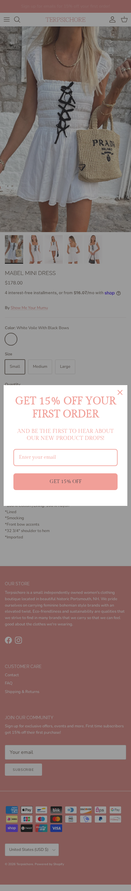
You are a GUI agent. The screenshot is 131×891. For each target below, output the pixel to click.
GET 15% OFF (66, 482)
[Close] (120, 392)
